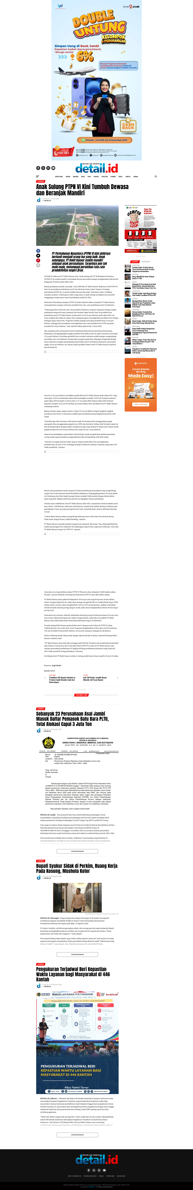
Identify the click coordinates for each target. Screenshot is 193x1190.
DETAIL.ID (47, 200)
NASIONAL (76, 176)
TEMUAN (135, 176)
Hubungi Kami (121, 1176)
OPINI (89, 176)
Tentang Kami (110, 1176)
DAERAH (68, 176)
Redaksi (101, 1176)
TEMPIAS (127, 176)
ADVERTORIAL (59, 176)
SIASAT (120, 176)
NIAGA (83, 176)
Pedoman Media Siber (90, 1176)
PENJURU (96, 176)
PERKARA (113, 176)
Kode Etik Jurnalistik (74, 1176)
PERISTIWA (105, 176)
